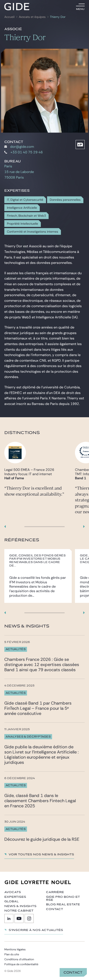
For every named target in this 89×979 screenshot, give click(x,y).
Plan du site (11, 954)
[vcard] (80, 144)
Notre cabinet (18, 910)
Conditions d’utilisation (19, 959)
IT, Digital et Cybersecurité (25, 200)
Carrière (55, 892)
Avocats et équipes (32, 17)
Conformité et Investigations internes (32, 231)
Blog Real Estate (63, 904)
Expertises (15, 896)
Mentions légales (15, 949)
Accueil (9, 17)
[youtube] (19, 918)
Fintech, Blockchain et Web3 (26, 216)
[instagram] (29, 918)
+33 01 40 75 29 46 (26, 152)
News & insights (20, 906)
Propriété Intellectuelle (22, 224)
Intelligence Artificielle (22, 208)
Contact (73, 972)
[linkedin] (8, 918)
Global (11, 901)
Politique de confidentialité (21, 964)
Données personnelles (65, 200)
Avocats (12, 892)
